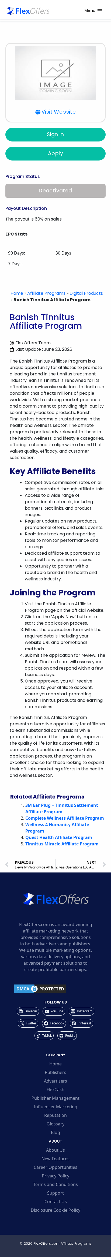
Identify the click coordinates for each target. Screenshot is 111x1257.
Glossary (55, 1124)
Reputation (55, 1115)
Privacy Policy (55, 1176)
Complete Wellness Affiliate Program (64, 818)
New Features (55, 1159)
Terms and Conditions (55, 1184)
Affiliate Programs (46, 293)
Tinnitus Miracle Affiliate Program (62, 844)
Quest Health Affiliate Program (58, 837)
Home (17, 293)
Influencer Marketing (55, 1107)
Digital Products (86, 293)
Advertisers (55, 1081)
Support (55, 1193)
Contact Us (55, 1201)
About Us (55, 1150)
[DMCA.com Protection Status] (55, 988)
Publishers (55, 1072)
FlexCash (55, 1089)
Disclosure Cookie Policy (55, 1210)
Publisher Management (55, 1098)
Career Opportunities (55, 1167)
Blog (55, 1132)
